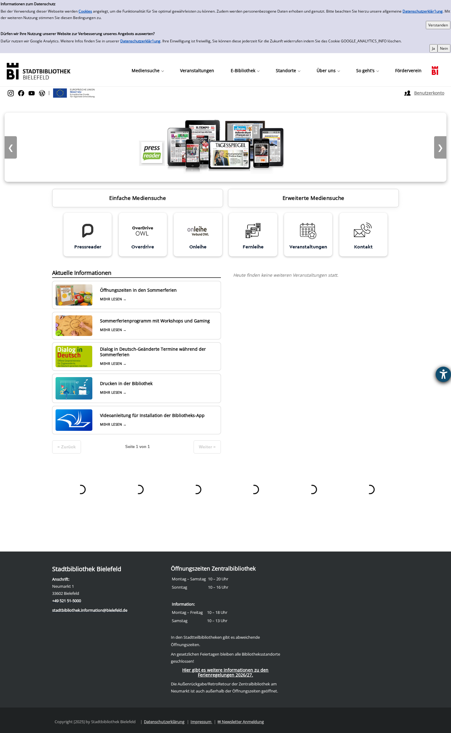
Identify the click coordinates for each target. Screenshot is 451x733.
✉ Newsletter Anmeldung (241, 721)
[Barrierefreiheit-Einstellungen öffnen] (443, 374)
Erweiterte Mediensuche (314, 197)
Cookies (85, 11)
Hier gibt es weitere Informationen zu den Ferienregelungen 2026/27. (225, 672)
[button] (148, 70)
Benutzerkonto (429, 93)
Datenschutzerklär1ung (423, 11)
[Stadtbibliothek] (38, 70)
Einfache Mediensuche (137, 197)
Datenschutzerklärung (164, 721)
